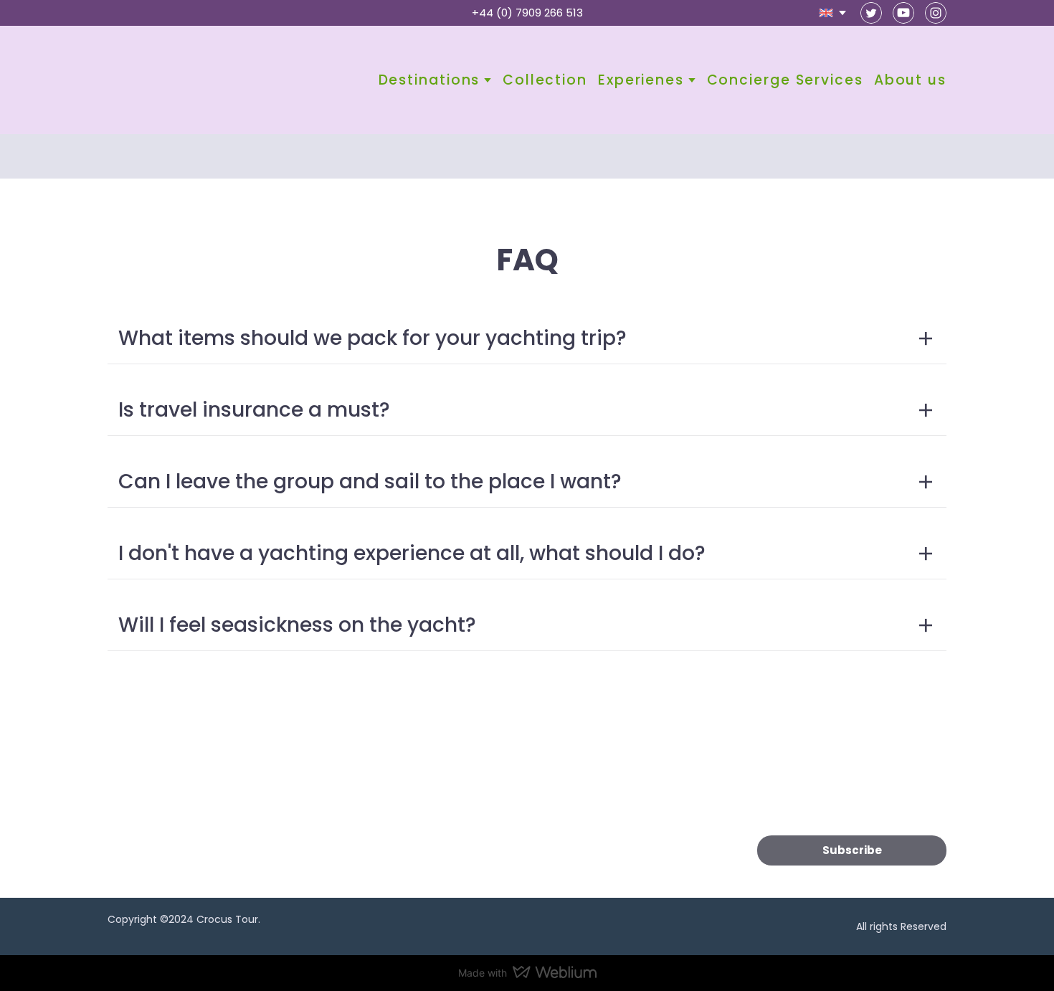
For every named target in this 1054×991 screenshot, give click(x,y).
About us (910, 80)
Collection (545, 80)
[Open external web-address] (202, 787)
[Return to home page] (162, 80)
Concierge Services (785, 80)
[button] (871, 13)
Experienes (641, 80)
